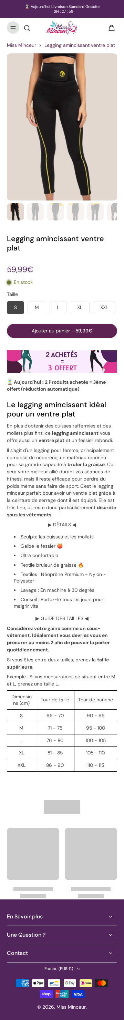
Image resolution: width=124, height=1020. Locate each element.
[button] (62, 331)
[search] (26, 27)
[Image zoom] (62, 126)
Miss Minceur (21, 45)
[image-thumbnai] (15, 211)
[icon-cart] (109, 27)
